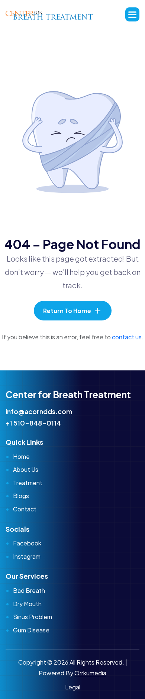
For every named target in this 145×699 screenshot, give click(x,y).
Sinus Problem (32, 617)
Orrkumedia (90, 673)
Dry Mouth (27, 604)
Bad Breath (29, 590)
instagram (27, 556)
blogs (21, 496)
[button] (132, 14)
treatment (27, 483)
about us (25, 469)
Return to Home (67, 311)
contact (24, 509)
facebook (27, 543)
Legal (72, 687)
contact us (127, 337)
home (21, 456)
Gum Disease (31, 630)
